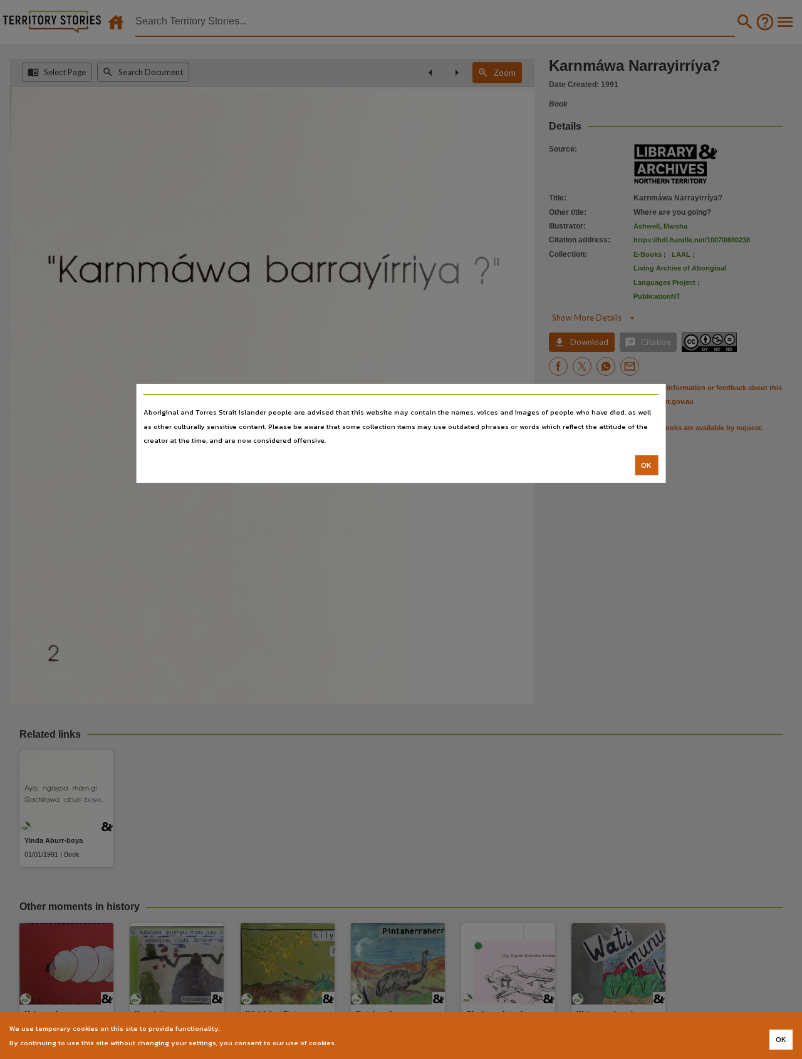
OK (646, 465)
